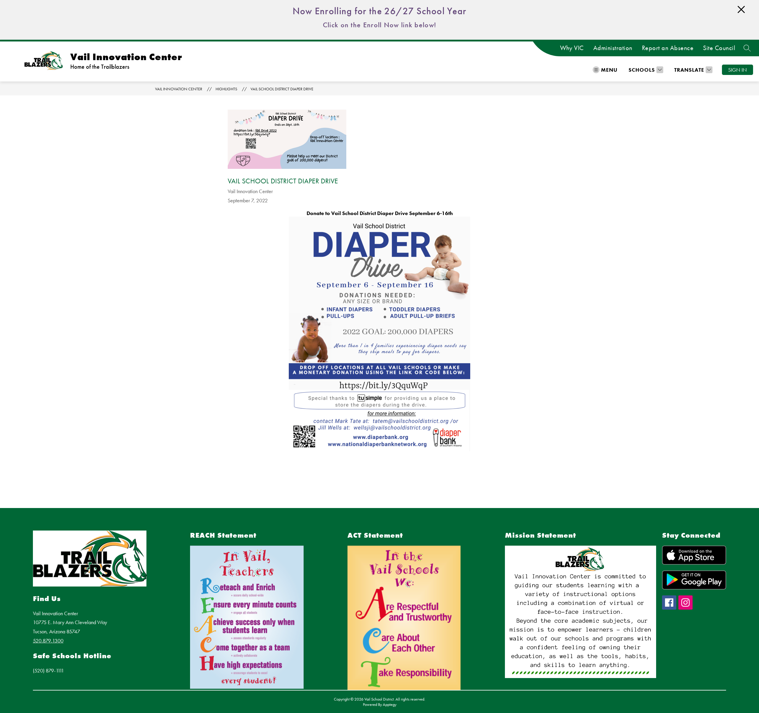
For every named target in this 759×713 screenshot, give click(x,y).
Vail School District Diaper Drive (282, 89)
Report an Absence (668, 48)
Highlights (226, 89)
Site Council (719, 48)
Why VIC (572, 48)
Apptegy (389, 704)
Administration (612, 48)
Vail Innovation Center (178, 89)
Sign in (737, 69)
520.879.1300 (48, 640)
